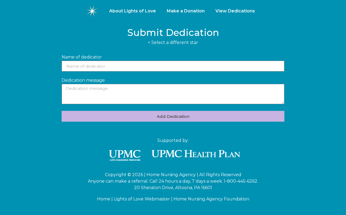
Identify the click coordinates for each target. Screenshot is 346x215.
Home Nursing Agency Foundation (211, 199)
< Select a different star (173, 42)
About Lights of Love (132, 10)
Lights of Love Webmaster (142, 199)
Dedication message (83, 80)
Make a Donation (186, 10)
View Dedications (235, 10)
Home (103, 199)
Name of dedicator (82, 57)
